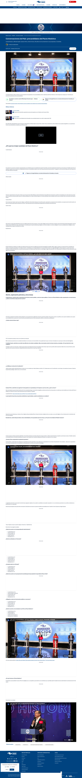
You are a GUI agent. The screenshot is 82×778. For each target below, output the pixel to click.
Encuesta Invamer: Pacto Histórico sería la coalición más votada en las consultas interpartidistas (29, 103)
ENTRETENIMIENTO (62, 4)
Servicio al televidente (40, 754)
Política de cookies (57, 759)
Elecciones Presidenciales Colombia (36, 744)
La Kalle (23, 759)
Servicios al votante (47, 32)
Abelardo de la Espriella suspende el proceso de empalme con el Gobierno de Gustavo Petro (31, 112)
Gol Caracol (23, 758)
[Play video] (41, 72)
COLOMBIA (23, 4)
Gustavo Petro (18, 744)
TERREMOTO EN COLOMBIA (22, 7)
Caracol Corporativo (25, 769)
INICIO (33, 32)
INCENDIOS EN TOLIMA (31, 7)
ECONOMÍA (48, 4)
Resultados (36, 32)
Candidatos (41, 32)
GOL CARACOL (30, 4)
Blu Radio (23, 756)
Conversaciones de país (49, 744)
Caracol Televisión (24, 754)
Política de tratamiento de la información (61, 758)
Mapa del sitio (39, 764)
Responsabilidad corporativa (59, 756)
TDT (38, 758)
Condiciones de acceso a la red (59, 754)
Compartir (72, 48)
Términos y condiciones (58, 761)
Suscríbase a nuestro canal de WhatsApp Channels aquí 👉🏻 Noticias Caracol (23, 99)
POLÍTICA (18, 4)
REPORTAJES (54, 4)
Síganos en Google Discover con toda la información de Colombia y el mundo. (59, 99)
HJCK (22, 761)
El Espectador (24, 764)
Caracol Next (23, 771)
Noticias (8, 766)
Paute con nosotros (40, 766)
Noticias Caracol (8, 35)
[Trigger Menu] (7, 2)
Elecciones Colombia (19, 35)
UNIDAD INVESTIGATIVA (40, 4)
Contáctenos (39, 761)
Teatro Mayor (24, 766)
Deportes (13, 766)
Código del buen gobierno (41, 759)
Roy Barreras (25, 744)
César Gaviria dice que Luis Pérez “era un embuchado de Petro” (24, 393)
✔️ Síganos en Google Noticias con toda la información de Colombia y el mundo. (42, 173)
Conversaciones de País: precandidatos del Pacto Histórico (32, 35)
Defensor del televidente (41, 756)
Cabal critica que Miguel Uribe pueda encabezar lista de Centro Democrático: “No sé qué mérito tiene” (35, 660)
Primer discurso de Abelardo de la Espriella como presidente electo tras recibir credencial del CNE (32, 118)
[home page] (41, 2)
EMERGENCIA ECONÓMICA (47, 7)
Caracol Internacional (25, 767)
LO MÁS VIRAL (55, 7)
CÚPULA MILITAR (39, 7)
